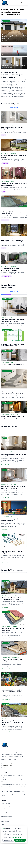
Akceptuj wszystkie (20, 840)
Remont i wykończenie (7, 46)
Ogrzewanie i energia (6, 816)
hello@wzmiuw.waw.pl (8, 768)
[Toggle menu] (25, 2)
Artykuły (4, 772)
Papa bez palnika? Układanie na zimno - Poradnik (13, 784)
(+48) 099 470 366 (7, 765)
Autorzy (3, 800)
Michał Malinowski (5, 125)
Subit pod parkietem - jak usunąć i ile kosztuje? (12, 791)
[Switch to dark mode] (21, 2)
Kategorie (4, 813)
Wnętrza (4, 58)
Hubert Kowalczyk (5, 181)
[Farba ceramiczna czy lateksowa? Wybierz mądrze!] (14, 50)
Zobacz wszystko (14, 107)
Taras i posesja (6, 20)
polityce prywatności (16, 837)
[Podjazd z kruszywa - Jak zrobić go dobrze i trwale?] (14, 30)
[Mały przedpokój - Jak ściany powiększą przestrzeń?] (14, 63)
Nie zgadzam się (8, 840)
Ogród (2, 824)
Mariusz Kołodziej (5, 153)
